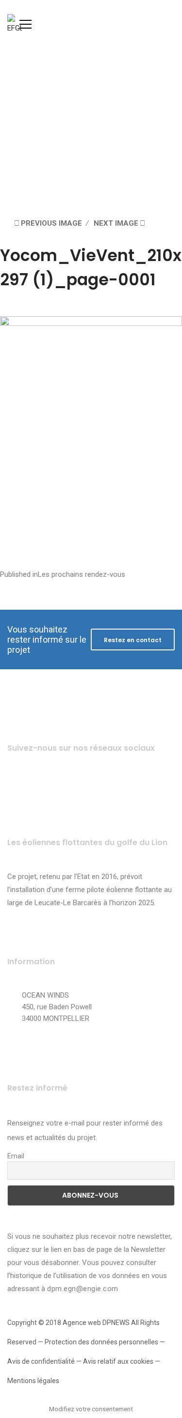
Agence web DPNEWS (96, 1322)
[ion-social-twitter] (45, 787)
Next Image (116, 223)
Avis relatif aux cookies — (121, 1361)
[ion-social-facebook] (18, 787)
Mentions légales (33, 1381)
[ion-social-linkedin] (98, 787)
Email (15, 1156)
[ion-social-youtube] (72, 787)
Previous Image (51, 223)
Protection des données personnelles (101, 1342)
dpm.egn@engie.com (82, 1288)
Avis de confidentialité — (45, 1361)
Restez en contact (133, 640)
